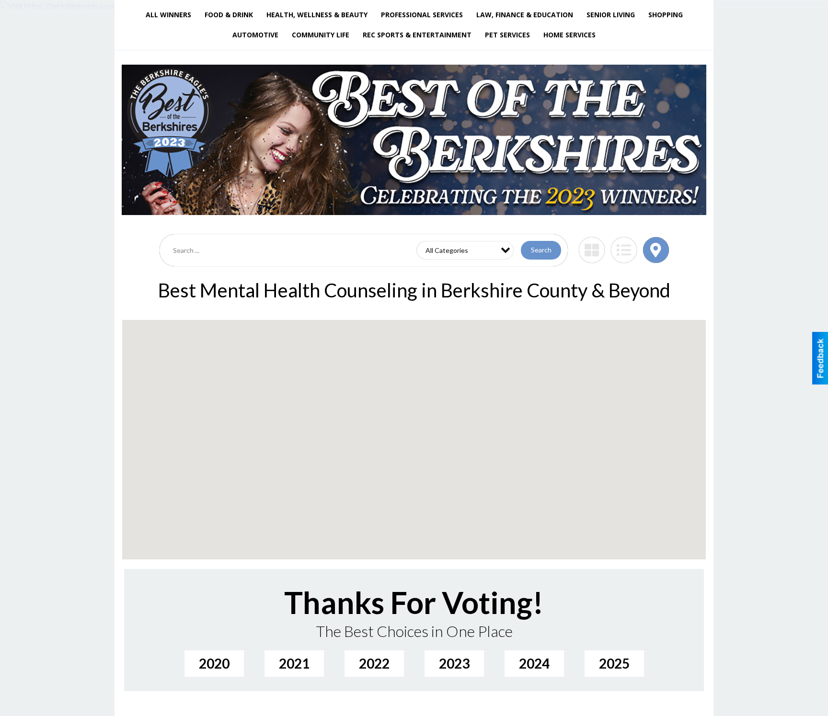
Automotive (255, 34)
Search (541, 250)
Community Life (320, 34)
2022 (374, 663)
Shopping (665, 14)
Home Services (569, 34)
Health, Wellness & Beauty (317, 14)
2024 (534, 663)
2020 (214, 663)
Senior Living (610, 14)
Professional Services (422, 14)
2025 (614, 663)
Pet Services (507, 34)
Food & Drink (229, 14)
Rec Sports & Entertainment (417, 34)
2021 (294, 663)
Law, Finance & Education (524, 14)
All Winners (168, 14)
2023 (454, 663)
